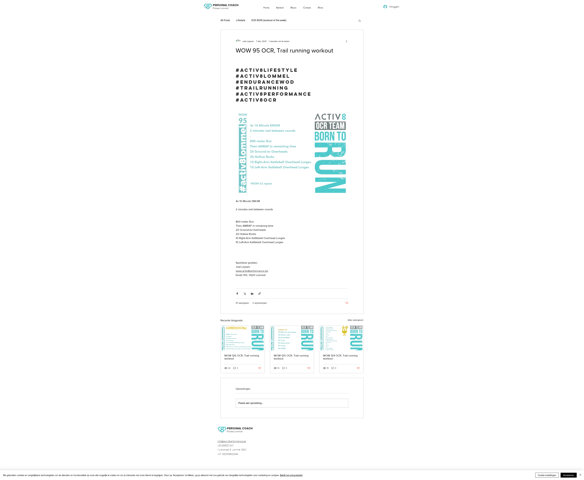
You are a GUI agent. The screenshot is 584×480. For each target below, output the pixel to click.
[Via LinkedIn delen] (252, 293)
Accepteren (568, 475)
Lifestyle (240, 20)
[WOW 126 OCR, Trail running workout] (243, 338)
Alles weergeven (355, 320)
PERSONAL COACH (225, 5)
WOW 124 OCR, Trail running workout (340, 357)
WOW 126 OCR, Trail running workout (241, 357)
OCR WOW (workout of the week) (268, 20)
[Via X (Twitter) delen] (244, 293)
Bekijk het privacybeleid (291, 475)
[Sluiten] (580, 475)
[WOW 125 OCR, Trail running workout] (292, 338)
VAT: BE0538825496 (229, 454)
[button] (278, 7)
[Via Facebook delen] (237, 293)
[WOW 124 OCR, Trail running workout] (341, 338)
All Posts (225, 20)
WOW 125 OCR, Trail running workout (291, 357)
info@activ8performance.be (231, 441)
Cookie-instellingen (547, 475)
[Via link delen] (259, 293)
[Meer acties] (346, 41)
